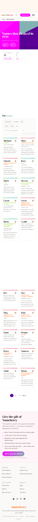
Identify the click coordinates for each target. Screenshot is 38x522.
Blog (21, 485)
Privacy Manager (30, 516)
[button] (19, 127)
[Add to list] (15, 141)
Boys (6, 126)
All (22, 122)
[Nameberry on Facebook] (17, 498)
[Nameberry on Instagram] (25, 498)
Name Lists (24, 470)
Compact (8, 122)
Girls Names (6, 470)
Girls (12, 126)
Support (19, 519)
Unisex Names (7, 477)
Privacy (21, 516)
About (22, 489)
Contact (23, 492)
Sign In (4, 489)
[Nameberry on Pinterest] (21, 498)
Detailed (16, 122)
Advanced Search (26, 474)
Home (3, 19)
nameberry (19, 507)
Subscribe (25, 15)
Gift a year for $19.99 (13, 454)
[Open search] (16, 15)
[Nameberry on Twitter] (14, 498)
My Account (6, 492)
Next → (24, 395)
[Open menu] (33, 15)
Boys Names (6, 474)
